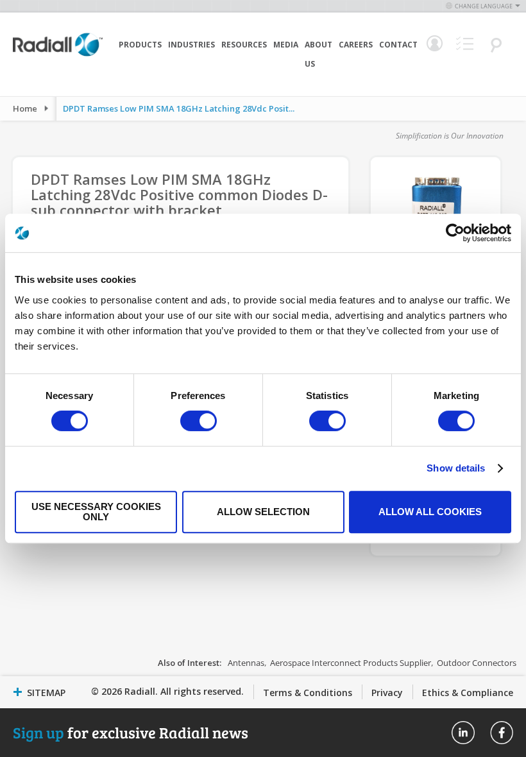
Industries (191, 44)
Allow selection (263, 511)
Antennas (246, 662)
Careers (356, 44)
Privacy (387, 692)
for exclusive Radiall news (130, 732)
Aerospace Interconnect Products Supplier (350, 662)
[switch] (198, 422)
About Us (318, 54)
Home (25, 108)
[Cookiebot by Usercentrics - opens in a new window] (455, 232)
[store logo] (58, 64)
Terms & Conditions (307, 692)
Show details (456, 468)
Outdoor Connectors (476, 662)
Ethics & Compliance (467, 692)
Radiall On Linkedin (463, 732)
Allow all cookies (430, 511)
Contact (398, 44)
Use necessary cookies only (96, 511)
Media (285, 44)
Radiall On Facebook (501, 732)
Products (140, 44)
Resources (244, 44)
